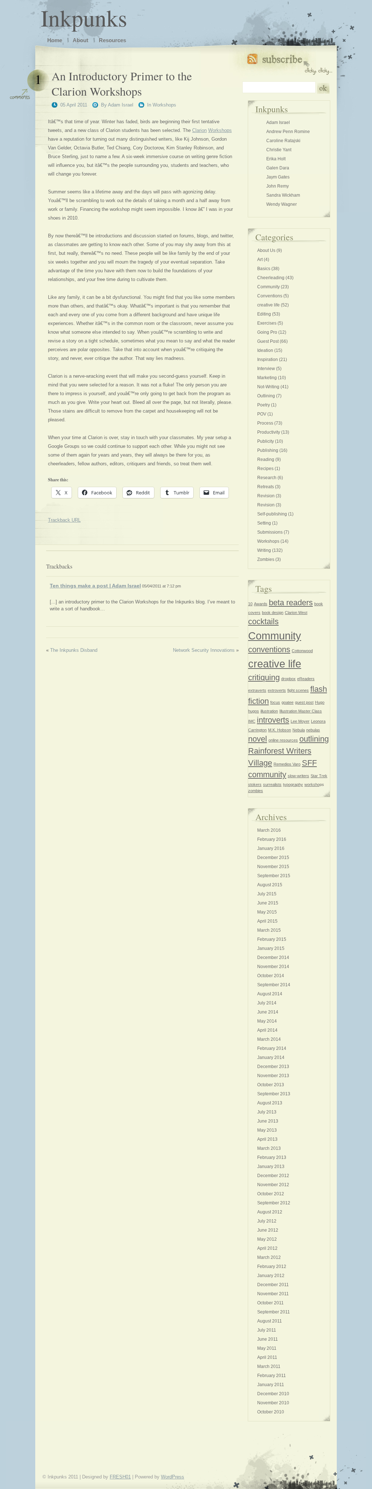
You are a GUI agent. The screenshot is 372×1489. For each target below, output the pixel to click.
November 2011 (273, 1293)
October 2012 (270, 1193)
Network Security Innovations (204, 650)
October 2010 (270, 1411)
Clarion (199, 130)
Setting (264, 523)
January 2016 (270, 848)
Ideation (265, 350)
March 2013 (269, 1148)
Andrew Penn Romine (288, 131)
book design (272, 612)
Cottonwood (302, 651)
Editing (264, 314)
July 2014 (266, 1003)
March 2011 (268, 1366)
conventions (269, 649)
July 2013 (266, 1112)
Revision (266, 495)
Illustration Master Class (300, 711)
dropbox (288, 679)
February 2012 (271, 1266)
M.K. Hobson (279, 730)
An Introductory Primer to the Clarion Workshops (122, 83)
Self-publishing (272, 514)
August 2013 (269, 1102)
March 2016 (269, 830)
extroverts (277, 690)
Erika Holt (276, 158)
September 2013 (273, 1093)
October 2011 (270, 1302)
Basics (263, 268)
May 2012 (267, 1239)
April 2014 (267, 1030)
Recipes (265, 468)
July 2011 (266, 1330)
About (80, 40)
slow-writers (298, 776)
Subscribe (290, 62)
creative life (268, 305)
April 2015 (267, 921)
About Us (266, 250)
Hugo (319, 702)
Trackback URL (64, 520)
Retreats (265, 486)
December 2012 (273, 1175)
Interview (266, 368)
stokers (255, 784)
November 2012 (273, 1184)
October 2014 (270, 975)
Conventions (269, 295)
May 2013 (267, 1130)
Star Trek (319, 776)
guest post (304, 702)
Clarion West (296, 612)
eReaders (306, 679)
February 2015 (271, 939)
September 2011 (273, 1312)
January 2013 (270, 1166)
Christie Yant (278, 149)
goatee (288, 702)
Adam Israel (120, 105)
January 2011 (270, 1384)
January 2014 (270, 1057)
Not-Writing (268, 386)
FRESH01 (120, 1477)
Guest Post (268, 341)
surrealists (272, 784)
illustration (269, 711)
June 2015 (267, 903)
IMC (251, 721)
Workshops (164, 105)
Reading (265, 459)
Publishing (267, 450)
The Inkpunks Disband (73, 650)
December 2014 (273, 957)
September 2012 (273, 1202)
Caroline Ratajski (283, 140)
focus (275, 702)
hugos (253, 711)
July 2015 (266, 893)
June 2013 (267, 1121)
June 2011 (267, 1339)
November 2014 (273, 966)
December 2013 (273, 1066)
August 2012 (269, 1212)
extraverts (257, 690)
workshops (314, 784)
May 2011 (266, 1348)
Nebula (298, 730)
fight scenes (298, 690)
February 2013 (271, 1157)
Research (266, 477)
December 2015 (273, 857)
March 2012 (269, 1257)
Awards (260, 604)
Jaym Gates (278, 177)
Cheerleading (270, 277)
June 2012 (267, 1230)
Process (265, 423)
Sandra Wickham (283, 195)
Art (260, 259)
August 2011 (269, 1321)
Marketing (267, 377)
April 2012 (267, 1248)
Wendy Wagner (281, 204)
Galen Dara (277, 167)
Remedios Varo (287, 764)
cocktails (263, 621)
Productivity (268, 432)
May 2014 (267, 1021)
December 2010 (273, 1393)
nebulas (313, 730)
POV (261, 414)
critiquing (264, 677)
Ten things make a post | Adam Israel (95, 586)
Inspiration (267, 359)
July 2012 (266, 1221)
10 (250, 604)
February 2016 (271, 839)
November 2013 (273, 1075)
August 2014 (269, 993)
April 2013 (267, 1139)
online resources (283, 740)
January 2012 (270, 1275)
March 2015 (269, 930)
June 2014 (267, 1012)
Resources (112, 40)
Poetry (263, 405)
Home (54, 40)
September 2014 (273, 984)
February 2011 (271, 1375)
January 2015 (270, 948)
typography (293, 784)
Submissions (270, 532)
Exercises (266, 323)
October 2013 (270, 1084)
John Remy (277, 186)
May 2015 (267, 912)
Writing (264, 550)
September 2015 (273, 875)
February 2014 (271, 1048)
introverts (273, 720)
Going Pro (267, 332)
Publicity (265, 441)
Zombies (265, 559)
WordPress (172, 1477)
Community (268, 286)
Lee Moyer (300, 721)
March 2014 (269, 1039)
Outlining (266, 395)
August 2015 (269, 884)
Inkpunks (84, 17)
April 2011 (267, 1357)
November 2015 (273, 866)
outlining (314, 738)
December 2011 (273, 1284)
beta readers (291, 602)
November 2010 (273, 1402)
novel (257, 738)
